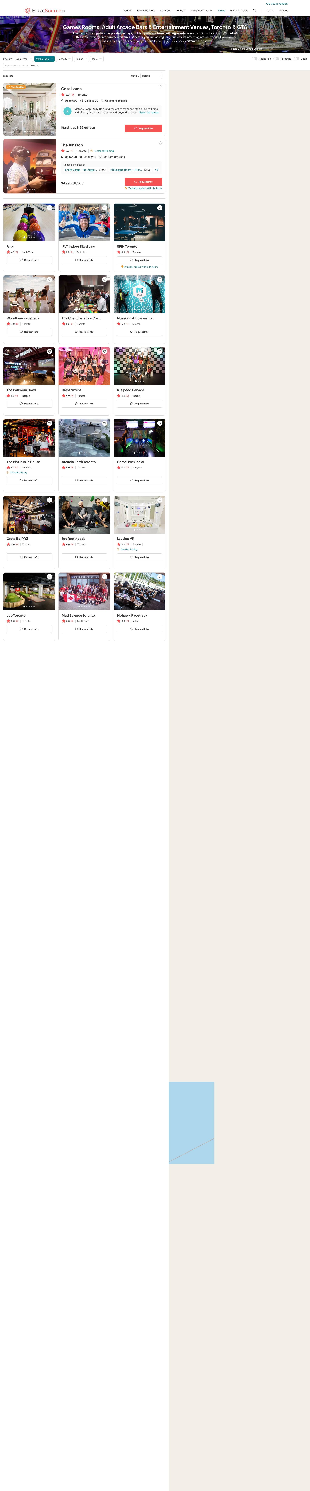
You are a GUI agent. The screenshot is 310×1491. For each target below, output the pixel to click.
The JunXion (72, 144)
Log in (270, 10)
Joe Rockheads (73, 538)
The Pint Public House (23, 462)
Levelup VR (125, 538)
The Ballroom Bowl (21, 390)
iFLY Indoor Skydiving (78, 246)
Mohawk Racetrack (132, 615)
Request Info (146, 128)
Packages (286, 58)
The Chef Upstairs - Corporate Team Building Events (102, 318)
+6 (156, 169)
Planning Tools (239, 10)
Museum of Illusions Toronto (138, 318)
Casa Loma (71, 88)
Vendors (181, 10)
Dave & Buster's (254, 48)
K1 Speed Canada (130, 390)
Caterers (165, 10)
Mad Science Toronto (78, 615)
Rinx (10, 246)
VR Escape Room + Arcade (126, 169)
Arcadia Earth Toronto (79, 462)
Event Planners (146, 10)
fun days (126, 33)
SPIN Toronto (127, 246)
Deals (221, 10)
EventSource (228, 37)
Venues (127, 10)
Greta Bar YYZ (17, 538)
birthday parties (95, 33)
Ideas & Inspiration (202, 10)
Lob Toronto (16, 615)
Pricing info (265, 58)
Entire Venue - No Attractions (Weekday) (81, 169)
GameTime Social (130, 462)
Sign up (283, 10)
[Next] (52, 109)
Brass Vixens (71, 390)
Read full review (149, 112)
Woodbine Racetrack (23, 318)
